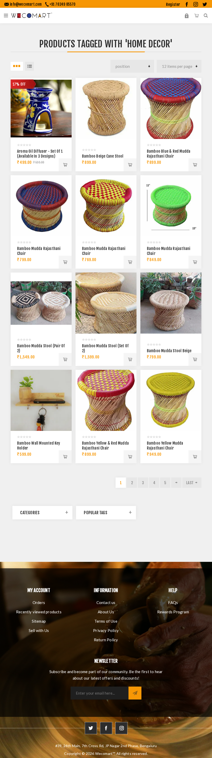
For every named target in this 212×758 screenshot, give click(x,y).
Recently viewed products (39, 611)
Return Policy (106, 639)
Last (190, 482)
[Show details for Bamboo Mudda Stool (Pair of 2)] (41, 303)
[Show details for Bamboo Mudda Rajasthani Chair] (41, 205)
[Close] (187, 53)
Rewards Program (173, 611)
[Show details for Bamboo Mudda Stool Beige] (170, 303)
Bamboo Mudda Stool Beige (169, 350)
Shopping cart (196, 15)
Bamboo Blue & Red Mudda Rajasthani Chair (169, 154)
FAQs (173, 602)
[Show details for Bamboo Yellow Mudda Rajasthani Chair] (170, 400)
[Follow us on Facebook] (106, 728)
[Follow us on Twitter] (91, 728)
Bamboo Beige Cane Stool (103, 156)
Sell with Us (39, 630)
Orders (39, 602)
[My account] (187, 15)
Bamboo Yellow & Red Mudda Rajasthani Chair (105, 446)
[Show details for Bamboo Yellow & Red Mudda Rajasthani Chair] (106, 400)
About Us (106, 611)
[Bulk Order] (6, 15)
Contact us (106, 602)
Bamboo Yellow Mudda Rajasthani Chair (165, 446)
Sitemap (39, 621)
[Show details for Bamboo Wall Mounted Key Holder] (41, 400)
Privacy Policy (106, 630)
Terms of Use (105, 621)
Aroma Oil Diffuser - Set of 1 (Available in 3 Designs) (40, 154)
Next (176, 482)
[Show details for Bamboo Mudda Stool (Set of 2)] (106, 303)
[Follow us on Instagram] (121, 728)
